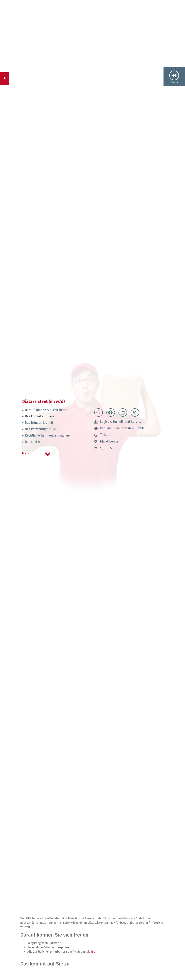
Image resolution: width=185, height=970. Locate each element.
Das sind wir (34, 442)
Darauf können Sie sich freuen (46, 410)
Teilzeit (105, 435)
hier (93, 951)
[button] (98, 412)
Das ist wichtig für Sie (40, 429)
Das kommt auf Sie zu (40, 416)
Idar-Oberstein (110, 441)
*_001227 (106, 448)
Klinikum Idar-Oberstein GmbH (122, 428)
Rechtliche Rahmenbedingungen (48, 435)
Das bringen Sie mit (39, 423)
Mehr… (27, 453)
